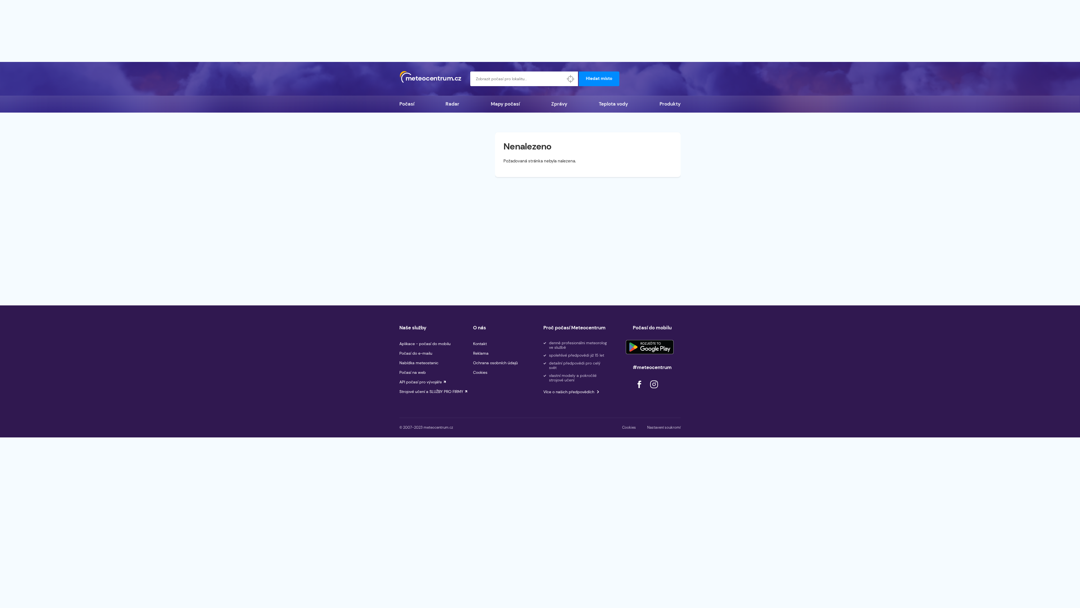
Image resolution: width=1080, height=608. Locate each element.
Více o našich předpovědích (568, 391)
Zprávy (559, 104)
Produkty (670, 104)
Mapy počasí (505, 104)
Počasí (406, 104)
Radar (452, 104)
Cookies (480, 372)
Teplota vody (613, 104)
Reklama (481, 353)
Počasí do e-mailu (415, 353)
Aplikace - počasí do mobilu (425, 343)
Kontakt (480, 343)
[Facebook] (640, 390)
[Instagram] (654, 390)
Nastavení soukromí (664, 427)
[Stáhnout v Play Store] (650, 347)
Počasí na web (412, 372)
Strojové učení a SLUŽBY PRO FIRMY (431, 391)
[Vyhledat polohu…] (570, 78)
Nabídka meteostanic (418, 362)
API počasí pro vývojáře (420, 382)
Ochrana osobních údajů (495, 362)
